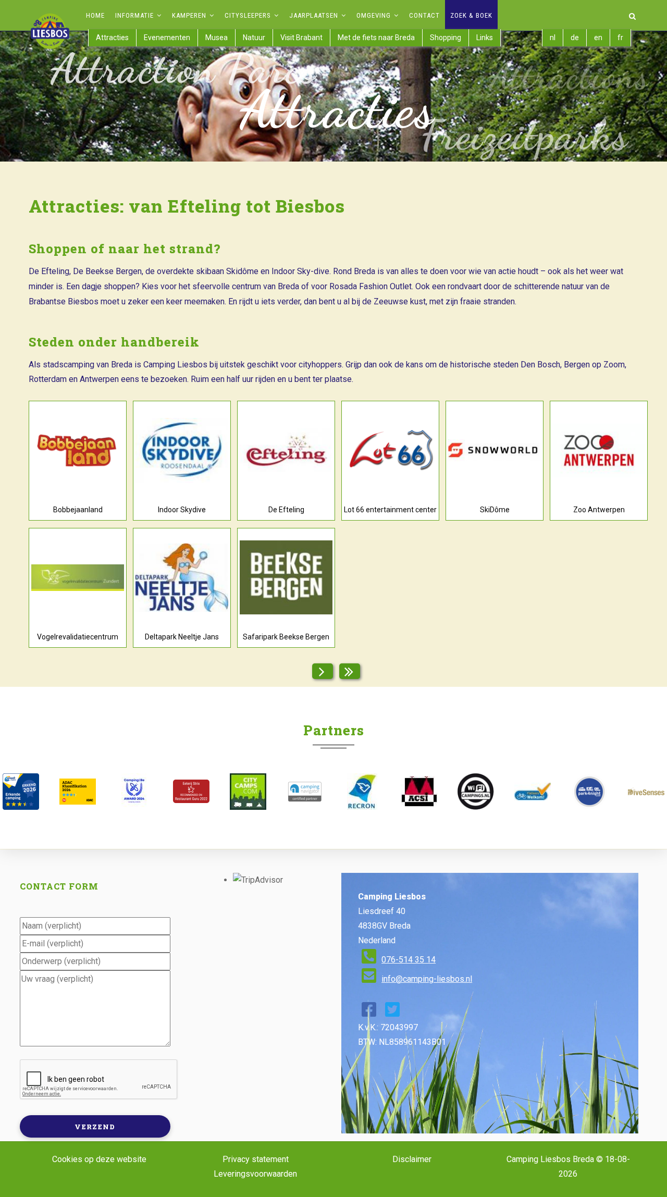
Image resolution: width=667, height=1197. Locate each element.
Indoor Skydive (182, 509)
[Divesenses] (646, 791)
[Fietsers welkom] (532, 791)
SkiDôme (495, 509)
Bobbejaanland (78, 509)
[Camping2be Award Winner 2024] (134, 791)
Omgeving (374, 15)
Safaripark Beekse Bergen (286, 637)
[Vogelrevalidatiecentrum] (77, 577)
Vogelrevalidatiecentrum (77, 637)
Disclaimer (411, 1159)
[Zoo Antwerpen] (598, 450)
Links (484, 37)
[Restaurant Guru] (190, 791)
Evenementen (167, 37)
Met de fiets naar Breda (376, 37)
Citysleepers (249, 15)
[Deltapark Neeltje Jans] (181, 578)
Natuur (254, 37)
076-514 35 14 (408, 960)
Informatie (135, 15)
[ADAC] (77, 792)
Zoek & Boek (471, 15)
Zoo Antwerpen (599, 509)
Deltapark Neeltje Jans (182, 637)
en (598, 37)
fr (620, 37)
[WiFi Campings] (475, 791)
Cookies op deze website (99, 1159)
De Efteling (286, 509)
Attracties (112, 37)
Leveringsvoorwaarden (255, 1174)
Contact (424, 15)
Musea (216, 37)
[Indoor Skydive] (181, 450)
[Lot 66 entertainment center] (390, 450)
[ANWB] (20, 791)
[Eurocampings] (418, 791)
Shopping (445, 37)
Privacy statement (256, 1159)
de (575, 37)
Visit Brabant (301, 37)
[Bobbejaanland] (77, 450)
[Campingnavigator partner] (305, 792)
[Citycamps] (248, 791)
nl (552, 37)
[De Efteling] (286, 450)
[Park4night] (589, 791)
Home (95, 15)
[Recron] (361, 791)
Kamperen (190, 15)
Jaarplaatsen (314, 15)
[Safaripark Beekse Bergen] (286, 577)
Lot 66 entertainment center (390, 509)
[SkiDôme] (494, 450)
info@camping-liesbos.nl (426, 979)
